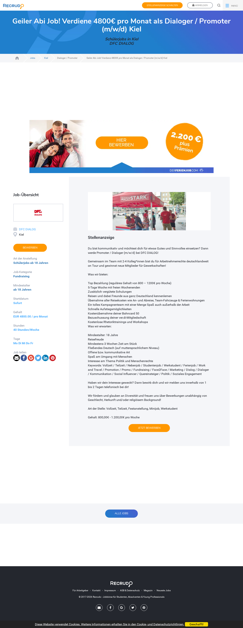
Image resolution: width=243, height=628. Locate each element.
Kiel (46, 58)
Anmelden (201, 5)
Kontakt (96, 590)
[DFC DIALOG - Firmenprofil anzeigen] (38, 212)
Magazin (148, 590)
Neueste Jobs (164, 590)
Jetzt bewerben (149, 428)
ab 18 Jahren (39, 263)
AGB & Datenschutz (130, 590)
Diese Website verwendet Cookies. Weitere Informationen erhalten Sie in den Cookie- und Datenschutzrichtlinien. (109, 624)
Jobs (32, 58)
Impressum (110, 590)
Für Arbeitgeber (80, 590)
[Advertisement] (121, 93)
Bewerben (30, 247)
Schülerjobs (21, 263)
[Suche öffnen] (219, 5)
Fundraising (21, 276)
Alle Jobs (121, 513)
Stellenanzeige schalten (162, 5)
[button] (233, 5)
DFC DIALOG (27, 229)
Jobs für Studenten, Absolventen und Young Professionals (17, 58)
